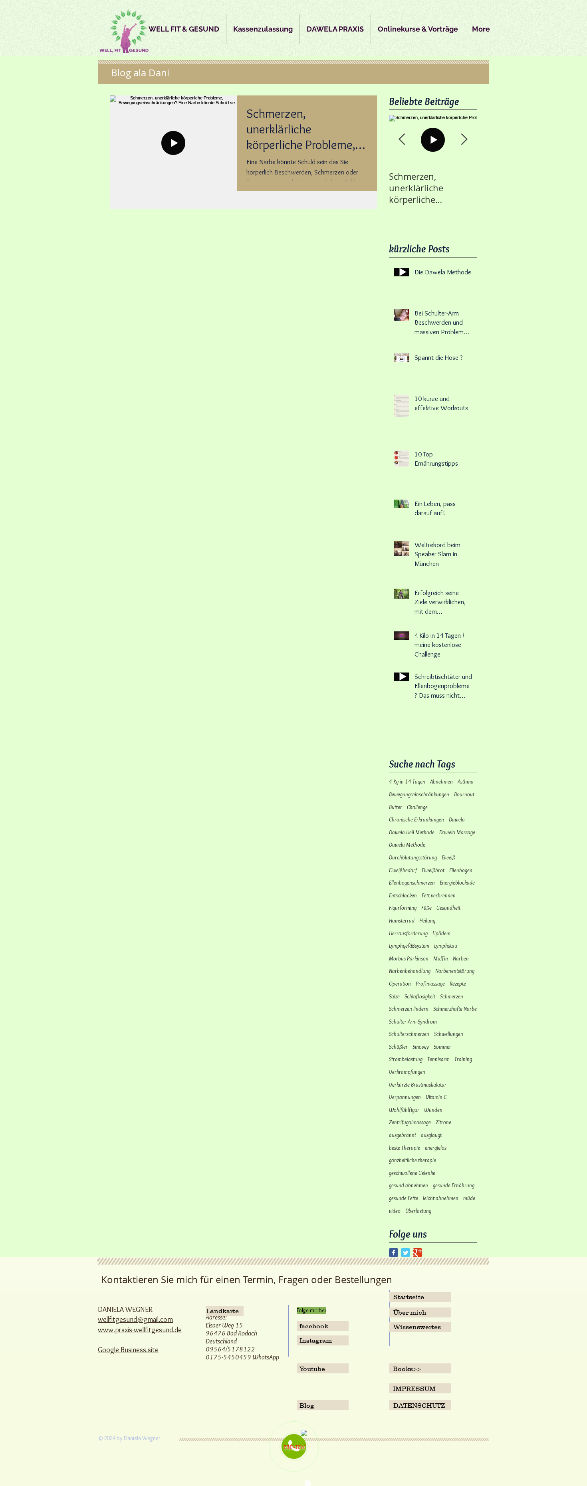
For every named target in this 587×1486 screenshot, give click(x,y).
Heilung (427, 920)
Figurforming (402, 907)
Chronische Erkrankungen (416, 819)
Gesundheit (448, 907)
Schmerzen (451, 996)
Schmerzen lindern (408, 1008)
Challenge (417, 807)
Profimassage (430, 983)
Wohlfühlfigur (404, 1109)
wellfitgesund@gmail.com (135, 1319)
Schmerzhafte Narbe (455, 1008)
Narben (461, 958)
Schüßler (398, 1046)
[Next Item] (464, 140)
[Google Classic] (417, 1252)
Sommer (442, 1046)
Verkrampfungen (407, 1071)
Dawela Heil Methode (411, 832)
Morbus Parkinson (408, 958)
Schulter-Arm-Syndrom (413, 1021)
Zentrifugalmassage (410, 1122)
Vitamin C (436, 1097)
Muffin (440, 958)
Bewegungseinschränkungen (419, 794)
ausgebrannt (402, 1135)
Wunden (433, 1109)
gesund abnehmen (408, 1185)
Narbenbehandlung (409, 970)
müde (469, 1198)
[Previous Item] (401, 140)
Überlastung (418, 1210)
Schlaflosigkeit (420, 996)
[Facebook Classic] (393, 1252)
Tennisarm (438, 1059)
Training (463, 1059)
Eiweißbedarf (403, 870)
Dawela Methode (407, 844)
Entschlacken (403, 895)
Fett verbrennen (439, 895)
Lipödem (441, 933)
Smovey (420, 1046)
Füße (426, 907)
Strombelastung (405, 1059)
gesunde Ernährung (453, 1185)
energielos (435, 1147)
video (395, 1210)
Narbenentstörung (454, 970)
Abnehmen (441, 781)
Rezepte (458, 983)
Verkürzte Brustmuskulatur (417, 1084)
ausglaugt (431, 1135)
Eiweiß (448, 857)
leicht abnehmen (440, 1198)
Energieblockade (457, 882)
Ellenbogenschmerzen (412, 882)
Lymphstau (445, 945)
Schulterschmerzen (409, 1034)
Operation (400, 983)
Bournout (464, 794)
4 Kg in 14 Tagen (407, 781)
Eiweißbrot (433, 870)
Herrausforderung (408, 933)
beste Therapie (404, 1147)
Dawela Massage (457, 832)
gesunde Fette (403, 1198)
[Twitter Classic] (405, 1252)
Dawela (457, 819)
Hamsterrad (401, 920)
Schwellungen (448, 1034)
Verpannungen (405, 1097)
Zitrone (443, 1122)
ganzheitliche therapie (412, 1160)
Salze (394, 996)
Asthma (466, 781)
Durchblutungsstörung (413, 857)
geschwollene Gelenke (412, 1172)
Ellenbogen (460, 870)
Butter (395, 807)
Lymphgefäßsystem (409, 945)
